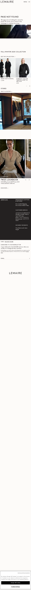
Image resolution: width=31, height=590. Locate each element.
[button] (29, 2)
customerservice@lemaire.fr (23, 213)
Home (2, 241)
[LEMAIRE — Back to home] (7, 2)
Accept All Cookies (15, 582)
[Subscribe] (29, 258)
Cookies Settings (15, 586)
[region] (15, 580)
